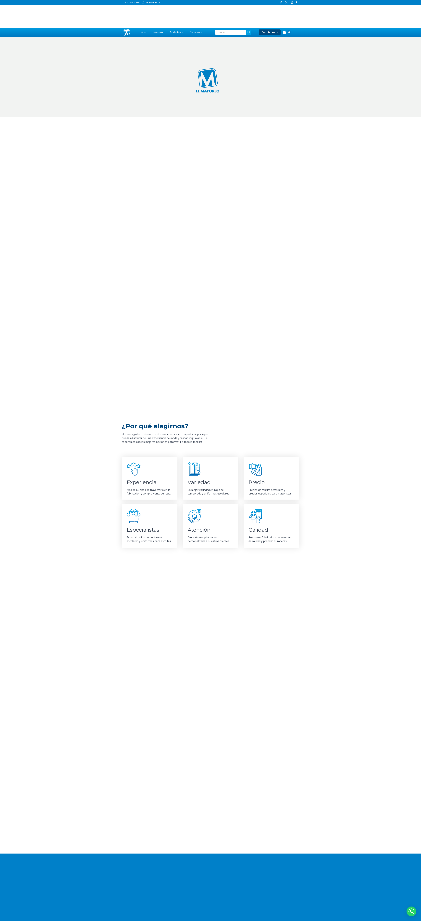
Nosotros (158, 32)
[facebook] (281, 2)
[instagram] (292, 2)
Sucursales (196, 32)
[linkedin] (297, 2)
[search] (248, 32)
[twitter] (286, 2)
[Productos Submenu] (184, 32)
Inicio (143, 32)
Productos (175, 32)
